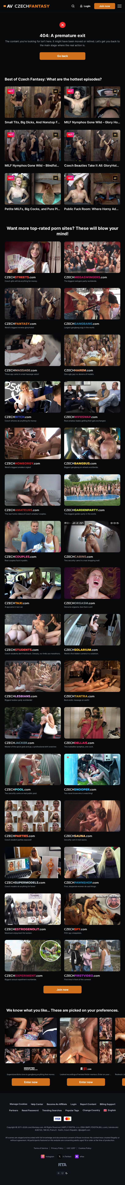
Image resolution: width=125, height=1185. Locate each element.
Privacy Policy (57, 1148)
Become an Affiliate (57, 1104)
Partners (13, 1110)
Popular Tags (72, 1110)
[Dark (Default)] (66, 1173)
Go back (62, 56)
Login (74, 1104)
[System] (62, 1173)
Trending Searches (52, 1110)
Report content (88, 1104)
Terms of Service (41, 1148)
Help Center (37, 1104)
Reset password (30, 1110)
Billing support (107, 1104)
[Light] (58, 1173)
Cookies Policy (85, 1148)
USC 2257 (71, 1148)
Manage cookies (18, 1104)
